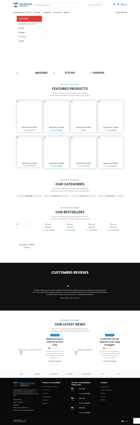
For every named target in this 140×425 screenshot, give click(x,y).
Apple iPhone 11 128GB (29, 127)
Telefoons (54, 335)
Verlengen (45, 400)
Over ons (103, 396)
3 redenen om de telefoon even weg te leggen (110, 342)
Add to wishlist (35, 226)
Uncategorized (46, 396)
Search (106, 5)
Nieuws (103, 393)
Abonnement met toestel (50, 386)
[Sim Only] (74, 391)
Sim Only (48, 227)
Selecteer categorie (95, 5)
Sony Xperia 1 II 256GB (26, 245)
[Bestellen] (35, 230)
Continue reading (55, 361)
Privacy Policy (105, 386)
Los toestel (45, 390)
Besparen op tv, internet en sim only (54, 342)
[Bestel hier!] (56, 230)
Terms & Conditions (106, 390)
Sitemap (103, 400)
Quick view (35, 235)
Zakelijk (44, 403)
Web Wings (22, 421)
